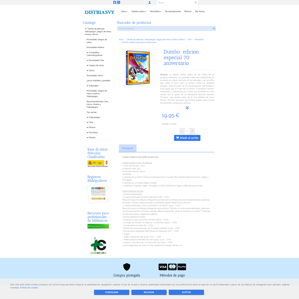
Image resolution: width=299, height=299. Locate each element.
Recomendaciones (173, 11)
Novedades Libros (95, 75)
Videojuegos (94, 117)
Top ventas (200, 11)
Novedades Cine (96, 60)
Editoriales (93, 85)
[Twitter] (118, 3)
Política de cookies (29, 287)
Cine (91, 122)
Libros (92, 70)
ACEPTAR (186, 292)
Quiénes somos (138, 11)
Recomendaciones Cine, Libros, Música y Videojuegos (97, 104)
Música (92, 127)
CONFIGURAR (111, 292)
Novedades (155, 11)
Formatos (93, 132)
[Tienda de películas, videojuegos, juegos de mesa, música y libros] (86, 29)
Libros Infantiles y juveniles (98, 80)
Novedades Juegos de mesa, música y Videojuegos (97, 94)
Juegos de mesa (96, 65)
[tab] (128, 148)
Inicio (124, 11)
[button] (149, 2)
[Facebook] (114, 3)
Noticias (187, 11)
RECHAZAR (149, 292)
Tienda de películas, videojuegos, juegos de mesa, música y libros (98, 32)
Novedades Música (95, 47)
